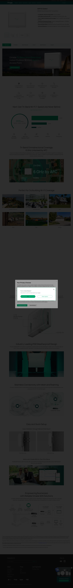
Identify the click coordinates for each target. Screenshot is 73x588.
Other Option (45, 296)
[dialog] (36, 294)
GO (28, 296)
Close (53, 289)
